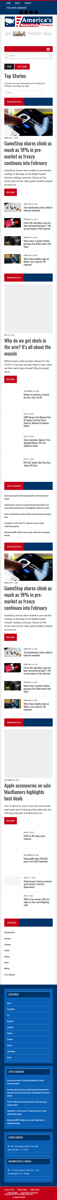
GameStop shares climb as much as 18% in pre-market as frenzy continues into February (28, 152)
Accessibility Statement (29, 1192)
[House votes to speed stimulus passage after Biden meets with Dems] (12, 243)
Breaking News (9, 932)
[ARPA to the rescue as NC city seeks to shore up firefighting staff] (12, 909)
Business (7, 938)
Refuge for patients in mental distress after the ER (36, 396)
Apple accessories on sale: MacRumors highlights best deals (27, 792)
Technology (11, 1051)
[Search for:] (24, 92)
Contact (28, 3)
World (6, 962)
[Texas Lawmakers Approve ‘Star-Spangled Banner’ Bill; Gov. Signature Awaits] (12, 449)
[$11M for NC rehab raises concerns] (12, 846)
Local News (11, 1009)
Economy (7, 944)
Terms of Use (9, 1189)
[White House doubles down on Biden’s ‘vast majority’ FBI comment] (12, 261)
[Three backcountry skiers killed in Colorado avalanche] (12, 210)
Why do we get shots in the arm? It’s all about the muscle (27, 347)
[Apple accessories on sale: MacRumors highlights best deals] (28, 776)
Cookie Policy (34, 1189)
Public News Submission (16, 7)
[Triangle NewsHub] (28, 21)
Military (7, 968)
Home (8, 3)
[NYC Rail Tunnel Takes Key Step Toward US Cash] (12, 472)
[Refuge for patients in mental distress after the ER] (12, 404)
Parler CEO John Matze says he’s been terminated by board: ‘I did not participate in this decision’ (37, 225)
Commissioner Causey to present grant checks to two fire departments (38, 884)
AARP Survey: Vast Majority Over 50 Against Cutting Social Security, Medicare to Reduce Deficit (37, 422)
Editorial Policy (12, 1192)
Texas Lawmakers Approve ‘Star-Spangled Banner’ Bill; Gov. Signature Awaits (37, 442)
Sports (9, 1045)
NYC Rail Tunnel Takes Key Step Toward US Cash (37, 464)
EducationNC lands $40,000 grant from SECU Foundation (36, 860)
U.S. (8, 1015)
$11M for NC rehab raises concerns (34, 837)
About (17, 3)
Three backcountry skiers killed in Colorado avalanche (38, 209)
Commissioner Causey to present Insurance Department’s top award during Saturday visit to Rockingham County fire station (26, 506)
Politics (7, 950)
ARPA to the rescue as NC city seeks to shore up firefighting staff (36, 902)
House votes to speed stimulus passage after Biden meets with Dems (37, 243)
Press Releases (9, 974)
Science (7, 956)
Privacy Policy (22, 1189)
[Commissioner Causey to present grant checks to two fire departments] (12, 883)
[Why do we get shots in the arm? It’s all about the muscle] (28, 331)
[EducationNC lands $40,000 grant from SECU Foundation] (12, 868)
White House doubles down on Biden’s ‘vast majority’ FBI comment (36, 261)
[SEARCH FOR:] (28, 55)
